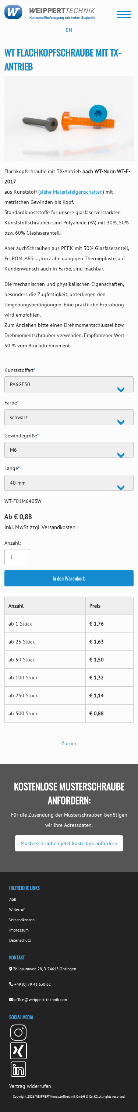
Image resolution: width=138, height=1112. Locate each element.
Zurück (69, 743)
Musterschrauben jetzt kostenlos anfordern (69, 843)
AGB (12, 899)
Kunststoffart (20, 369)
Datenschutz (20, 940)
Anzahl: (12, 543)
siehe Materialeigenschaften (71, 192)
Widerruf (17, 909)
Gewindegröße (21, 434)
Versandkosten (22, 919)
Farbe (11, 402)
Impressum (19, 930)
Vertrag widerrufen (30, 1086)
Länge (12, 467)
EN (69, 30)
